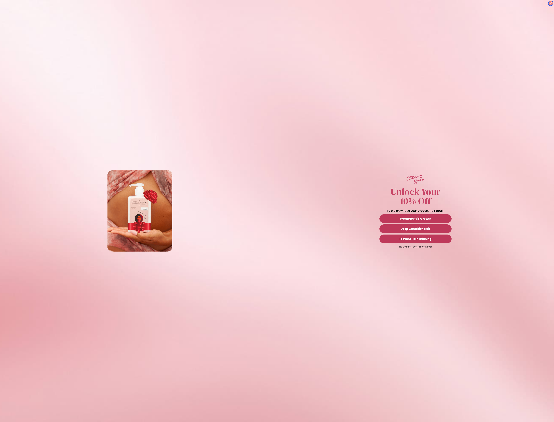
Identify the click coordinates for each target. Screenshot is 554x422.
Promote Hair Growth (415, 219)
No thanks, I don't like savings (415, 246)
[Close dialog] (551, 3)
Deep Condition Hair (415, 229)
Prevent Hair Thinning (415, 239)
